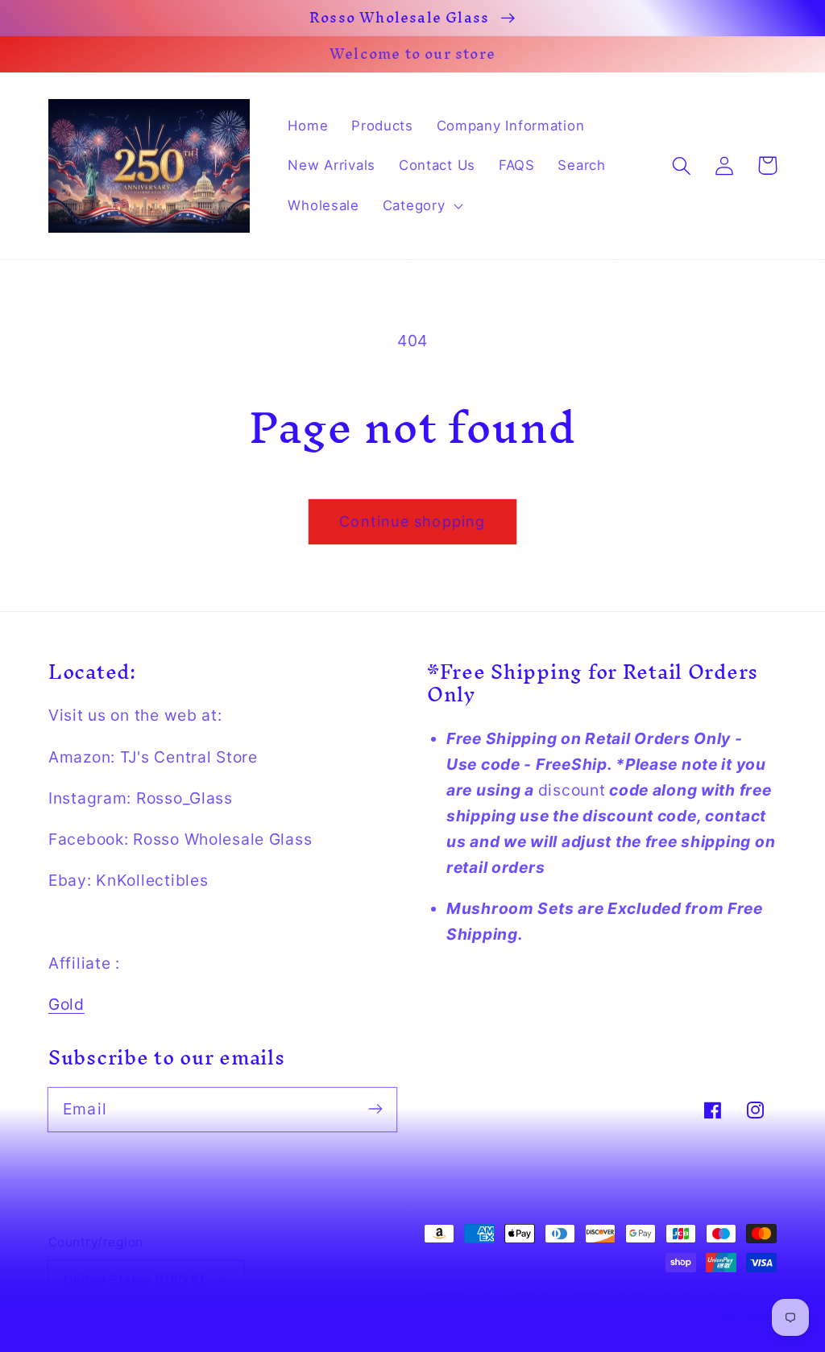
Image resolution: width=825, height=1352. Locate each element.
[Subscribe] (375, 1109)
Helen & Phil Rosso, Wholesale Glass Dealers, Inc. (600, 1296)
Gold (66, 1004)
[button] (421, 206)
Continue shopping (412, 521)
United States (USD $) (134, 1280)
